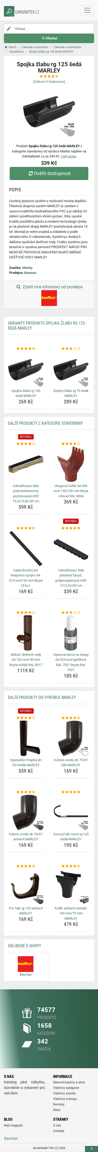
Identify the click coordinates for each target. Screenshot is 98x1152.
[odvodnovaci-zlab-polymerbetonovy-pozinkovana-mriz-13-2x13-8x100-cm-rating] (26, 444)
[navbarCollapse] (87, 10)
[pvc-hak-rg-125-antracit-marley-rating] (26, 866)
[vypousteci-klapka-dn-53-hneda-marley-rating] (26, 718)
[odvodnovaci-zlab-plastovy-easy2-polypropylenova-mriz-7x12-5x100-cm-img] (71, 548)
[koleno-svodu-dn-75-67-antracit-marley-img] (26, 812)
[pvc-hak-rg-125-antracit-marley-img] (26, 886)
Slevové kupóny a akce (69, 1082)
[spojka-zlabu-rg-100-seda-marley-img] (26, 369)
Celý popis (68, 156)
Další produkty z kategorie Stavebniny (45, 423)
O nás (57, 1125)
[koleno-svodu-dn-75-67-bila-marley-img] (71, 738)
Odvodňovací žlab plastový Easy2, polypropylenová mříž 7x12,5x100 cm (70, 578)
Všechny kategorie (66, 1088)
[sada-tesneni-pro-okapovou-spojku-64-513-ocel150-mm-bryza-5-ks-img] (26, 548)
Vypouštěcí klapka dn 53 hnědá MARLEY (26, 762)
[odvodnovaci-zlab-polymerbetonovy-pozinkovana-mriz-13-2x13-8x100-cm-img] (26, 464)
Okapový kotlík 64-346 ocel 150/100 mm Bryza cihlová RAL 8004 (71, 491)
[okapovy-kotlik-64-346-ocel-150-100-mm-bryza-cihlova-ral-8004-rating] (71, 444)
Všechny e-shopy (65, 1099)
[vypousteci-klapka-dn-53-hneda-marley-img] (26, 738)
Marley (27, 268)
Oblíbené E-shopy (24, 945)
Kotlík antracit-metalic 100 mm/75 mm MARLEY (71, 913)
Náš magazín (13, 1125)
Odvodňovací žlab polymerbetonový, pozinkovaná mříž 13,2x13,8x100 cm (26, 493)
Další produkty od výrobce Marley (42, 697)
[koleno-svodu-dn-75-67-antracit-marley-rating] (26, 792)
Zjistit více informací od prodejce (52, 286)
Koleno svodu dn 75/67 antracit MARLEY (26, 836)
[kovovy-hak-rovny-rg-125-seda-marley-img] (71, 812)
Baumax (30, 273)
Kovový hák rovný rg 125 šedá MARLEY (71, 836)
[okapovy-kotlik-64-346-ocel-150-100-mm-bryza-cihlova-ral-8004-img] (71, 464)
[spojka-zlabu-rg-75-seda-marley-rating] (71, 348)
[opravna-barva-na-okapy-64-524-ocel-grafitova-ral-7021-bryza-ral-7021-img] (71, 633)
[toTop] (91, 1149)
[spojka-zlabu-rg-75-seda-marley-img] (71, 369)
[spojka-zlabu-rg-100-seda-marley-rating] (26, 348)
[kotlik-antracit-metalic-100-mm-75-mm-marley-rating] (71, 866)
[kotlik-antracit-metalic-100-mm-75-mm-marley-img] (71, 886)
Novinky (59, 1104)
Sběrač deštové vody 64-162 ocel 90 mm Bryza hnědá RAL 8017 (25, 660)
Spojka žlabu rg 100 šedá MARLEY (25, 393)
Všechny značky (64, 1093)
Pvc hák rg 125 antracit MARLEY (26, 910)
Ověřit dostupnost (52, 173)
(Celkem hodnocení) (49, 82)
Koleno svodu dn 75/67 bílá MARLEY (71, 762)
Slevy (56, 1110)
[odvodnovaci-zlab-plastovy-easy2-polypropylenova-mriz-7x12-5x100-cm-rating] (71, 528)
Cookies (58, 1131)
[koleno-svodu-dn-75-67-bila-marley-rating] (71, 718)
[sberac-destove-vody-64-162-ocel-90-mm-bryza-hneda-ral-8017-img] (26, 633)
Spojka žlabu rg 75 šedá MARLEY (70, 393)
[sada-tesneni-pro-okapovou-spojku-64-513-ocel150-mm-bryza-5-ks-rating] (26, 528)
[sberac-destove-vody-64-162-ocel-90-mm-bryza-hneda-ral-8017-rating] (26, 612)
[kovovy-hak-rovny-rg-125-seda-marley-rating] (71, 792)
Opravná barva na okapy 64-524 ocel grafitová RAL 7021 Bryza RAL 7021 (71, 662)
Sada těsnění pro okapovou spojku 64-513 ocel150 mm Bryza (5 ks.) (26, 578)
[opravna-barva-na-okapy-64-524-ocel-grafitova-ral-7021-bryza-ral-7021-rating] (71, 612)
